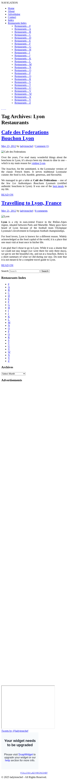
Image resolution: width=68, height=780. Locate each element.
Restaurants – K (23, 58)
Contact (12, 17)
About (11, 11)
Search (4, 271)
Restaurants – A (23, 29)
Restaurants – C (23, 34)
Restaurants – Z (23, 102)
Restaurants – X (23, 97)
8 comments (41, 210)
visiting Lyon (38, 163)
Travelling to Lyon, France (31, 203)
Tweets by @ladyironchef (14, 730)
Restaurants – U (23, 88)
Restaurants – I (22, 52)
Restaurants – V (23, 91)
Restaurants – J (22, 55)
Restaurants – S (23, 82)
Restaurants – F (23, 43)
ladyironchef (26, 146)
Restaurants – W (23, 94)
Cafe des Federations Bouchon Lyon (25, 135)
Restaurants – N (23, 67)
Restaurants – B (23, 32)
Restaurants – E (23, 40)
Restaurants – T (23, 85)
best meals (58, 186)
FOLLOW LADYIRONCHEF (34, 773)
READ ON (7, 194)
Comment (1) (42, 146)
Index (11, 20)
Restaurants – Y (23, 99)
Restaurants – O (23, 70)
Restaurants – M (23, 64)
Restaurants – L (23, 61)
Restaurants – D (23, 37)
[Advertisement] (14, 434)
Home (11, 8)
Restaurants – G (23, 46)
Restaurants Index (17, 23)
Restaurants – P (23, 73)
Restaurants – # (23, 26)
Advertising (14, 14)
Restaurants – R (23, 79)
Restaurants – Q (23, 76)
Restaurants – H (23, 49)
